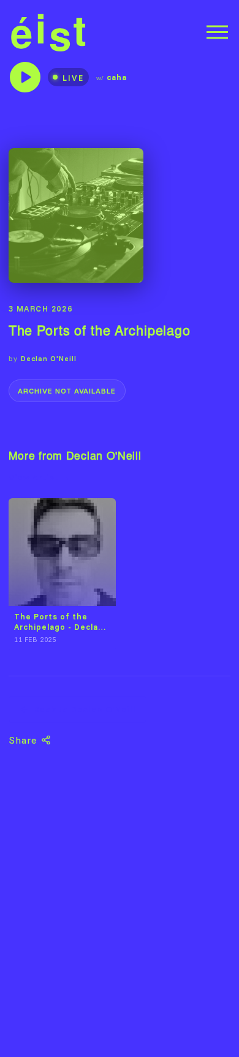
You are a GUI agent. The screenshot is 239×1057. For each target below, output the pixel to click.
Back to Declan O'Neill (85, 709)
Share (23, 740)
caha (117, 77)
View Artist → (39, 477)
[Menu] (217, 32)
